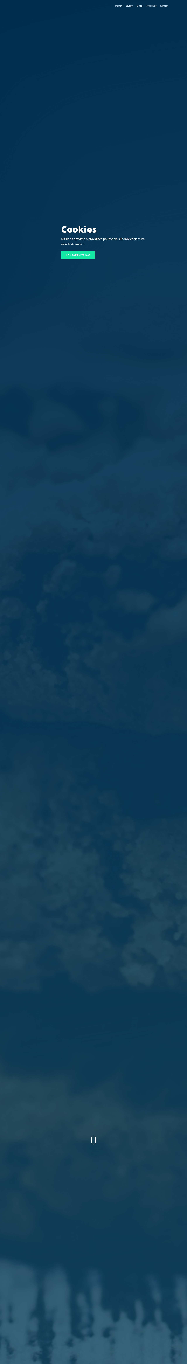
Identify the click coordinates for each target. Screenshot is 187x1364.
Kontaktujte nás (78, 255)
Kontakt (164, 6)
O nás (139, 6)
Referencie (151, 6)
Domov (118, 6)
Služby (129, 6)
